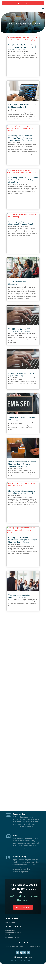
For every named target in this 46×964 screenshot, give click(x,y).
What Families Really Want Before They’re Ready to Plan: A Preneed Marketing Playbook (22, 47)
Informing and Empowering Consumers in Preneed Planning (21, 223)
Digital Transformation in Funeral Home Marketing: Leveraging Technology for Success (22, 463)
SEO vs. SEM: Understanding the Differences (21, 418)
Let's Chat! (24, 3)
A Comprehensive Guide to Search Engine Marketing (22, 374)
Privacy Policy (14, 961)
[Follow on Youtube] (28, 952)
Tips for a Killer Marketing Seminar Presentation (19, 596)
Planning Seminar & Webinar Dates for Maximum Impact (22, 105)
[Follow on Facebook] (17, 952)
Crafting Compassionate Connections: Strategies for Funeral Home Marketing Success (22, 539)
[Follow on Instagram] (21, 952)
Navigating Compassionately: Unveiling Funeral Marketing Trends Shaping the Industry (20, 137)
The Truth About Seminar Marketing (18, 282)
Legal (33, 333)
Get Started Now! (23, 907)
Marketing (25, 51)
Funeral (19, 51)
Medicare (24, 110)
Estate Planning (20, 109)
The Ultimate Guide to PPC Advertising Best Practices (19, 330)
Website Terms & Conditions (27, 961)
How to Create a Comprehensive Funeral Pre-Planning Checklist (21, 492)
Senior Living (31, 110)
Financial (28, 109)
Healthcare (11, 110)
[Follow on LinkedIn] (24, 952)
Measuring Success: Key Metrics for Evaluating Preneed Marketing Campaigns (23, 179)
